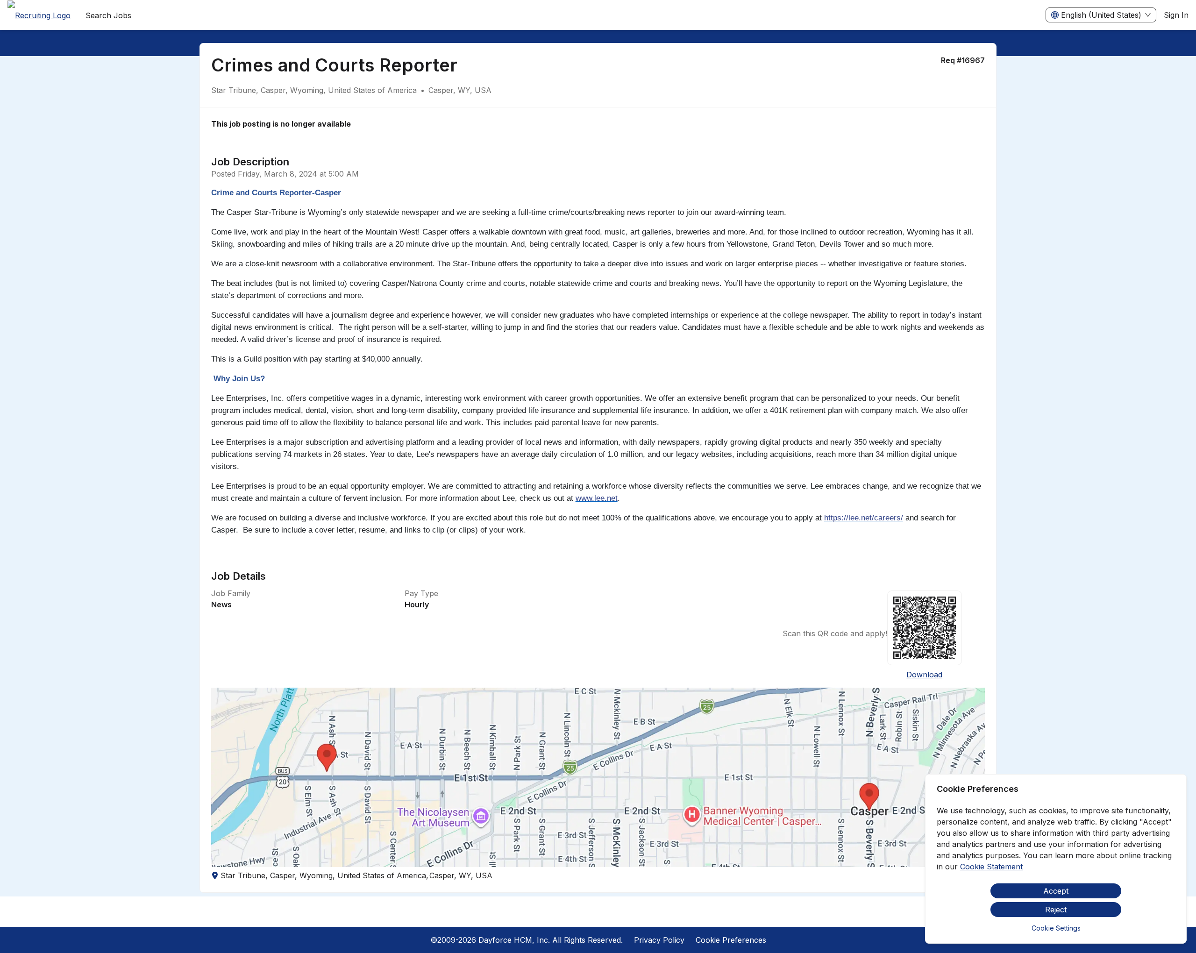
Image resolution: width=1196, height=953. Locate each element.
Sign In (1176, 15)
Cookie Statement (991, 866)
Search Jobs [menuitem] (108, 15)
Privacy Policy (659, 940)
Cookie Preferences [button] (731, 940)
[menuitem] (39, 15)
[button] (598, 777)
